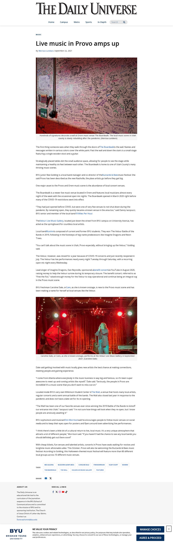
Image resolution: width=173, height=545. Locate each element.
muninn (125, 465)
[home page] (86, 11)
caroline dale (84, 465)
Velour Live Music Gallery (51, 220)
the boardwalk (50, 470)
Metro (77, 22)
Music (38, 35)
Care (68, 287)
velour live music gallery (82, 470)
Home (51, 22)
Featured (100, 470)
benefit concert (101, 270)
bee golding (49, 465)
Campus (64, 22)
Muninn (50, 231)
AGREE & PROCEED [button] (150, 538)
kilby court (113, 465)
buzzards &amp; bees (66, 465)
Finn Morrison (71, 420)
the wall (64, 470)
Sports (88, 22)
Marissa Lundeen (46, 51)
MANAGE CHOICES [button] (150, 529)
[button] (168, 529)
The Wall (95, 392)
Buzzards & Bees (110, 175)
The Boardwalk (107, 147)
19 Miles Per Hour (83, 213)
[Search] (124, 22)
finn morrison (99, 465)
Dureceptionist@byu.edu (27, 519)
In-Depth (102, 22)
